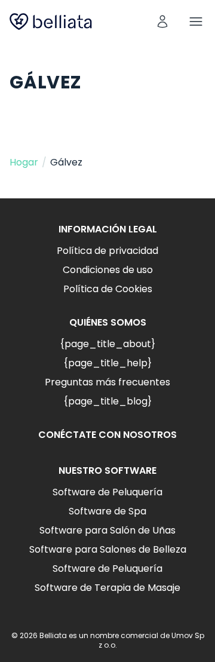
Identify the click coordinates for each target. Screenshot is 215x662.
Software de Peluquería (107, 492)
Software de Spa (107, 511)
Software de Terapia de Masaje (107, 587)
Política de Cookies (107, 289)
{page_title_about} (107, 344)
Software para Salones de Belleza (107, 549)
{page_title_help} (107, 363)
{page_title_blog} (107, 401)
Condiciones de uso (108, 270)
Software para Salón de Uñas (107, 530)
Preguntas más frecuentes (107, 382)
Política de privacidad (107, 251)
